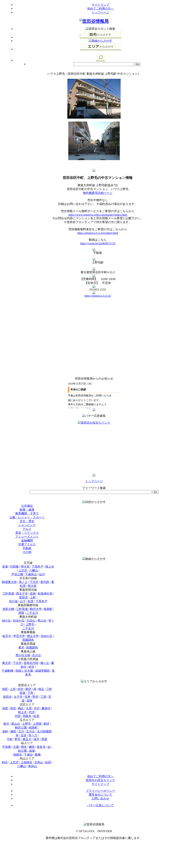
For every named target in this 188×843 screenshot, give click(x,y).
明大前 (25, 566)
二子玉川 (32, 612)
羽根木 (27, 716)
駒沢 (28, 689)
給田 (48, 762)
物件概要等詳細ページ (97, 192)
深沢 (36, 739)
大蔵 (16, 746)
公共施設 (27, 505)
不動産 (27, 548)
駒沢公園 (21, 727)
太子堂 (18, 696)
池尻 (5, 689)
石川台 (36, 655)
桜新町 (48, 609)
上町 (33, 597)
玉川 (21, 731)
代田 (18, 716)
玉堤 (23, 735)
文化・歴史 (27, 521)
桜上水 (49, 566)
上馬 (13, 689)
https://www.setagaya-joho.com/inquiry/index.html (97, 214)
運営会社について (100, 794)
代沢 (32, 712)
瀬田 (13, 731)
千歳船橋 (7, 670)
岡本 (24, 746)
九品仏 (31, 620)
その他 (27, 552)
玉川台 (30, 731)
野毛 (18, 739)
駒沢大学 (36, 609)
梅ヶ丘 (44, 663)
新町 (5, 731)
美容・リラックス (27, 532)
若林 (33, 593)
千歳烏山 (31, 574)
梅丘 (21, 708)
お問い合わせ (100, 798)
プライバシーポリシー (100, 790)
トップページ (100, 12)
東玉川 (27, 739)
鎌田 (32, 746)
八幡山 (33, 570)
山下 (23, 601)
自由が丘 (19, 620)
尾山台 (41, 620)
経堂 (31, 666)
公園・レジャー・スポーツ (27, 517)
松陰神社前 (45, 593)
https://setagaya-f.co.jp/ (97, 295)
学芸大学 (19, 636)
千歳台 (28, 754)
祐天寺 (6, 636)
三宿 (43, 696)
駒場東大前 (9, 582)
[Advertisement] (94, 448)
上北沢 (22, 570)
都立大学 (33, 636)
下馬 (30, 692)
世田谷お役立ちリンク (100, 780)
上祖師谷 (26, 762)
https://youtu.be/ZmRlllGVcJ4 (97, 243)
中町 (10, 739)
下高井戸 (37, 566)
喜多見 (41, 746)
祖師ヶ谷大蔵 (24, 670)
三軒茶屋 (8, 593)
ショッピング (27, 525)
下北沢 (34, 582)
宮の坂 (13, 601)
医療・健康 (27, 509)
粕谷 (5, 762)
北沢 (37, 708)
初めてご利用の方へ (100, 8)
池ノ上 (23, 582)
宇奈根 (6, 746)
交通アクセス (27, 544)
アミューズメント (27, 536)
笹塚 (5, 566)
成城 (32, 750)
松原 (31, 601)
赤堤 (13, 708)
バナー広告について (100, 805)
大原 (29, 708)
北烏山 (38, 762)
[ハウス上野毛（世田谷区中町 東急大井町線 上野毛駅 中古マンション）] (94, 117)
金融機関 (27, 540)
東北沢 (6, 663)
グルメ (27, 528)
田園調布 (28, 639)
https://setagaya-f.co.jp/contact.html (97, 232)
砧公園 (22, 750)
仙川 (42, 574)
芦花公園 (17, 574)
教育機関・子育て (27, 513)
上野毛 (30, 624)
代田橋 (14, 566)
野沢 (35, 696)
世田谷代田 (31, 663)
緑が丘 (6, 620)
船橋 (38, 754)
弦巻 (27, 696)
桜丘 (41, 689)
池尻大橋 (8, 609)
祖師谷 (17, 754)
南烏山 (32, 766)
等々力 (32, 735)
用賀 (21, 612)
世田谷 (23, 597)
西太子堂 (22, 593)
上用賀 (37, 723)
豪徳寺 (46, 708)
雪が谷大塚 (22, 655)
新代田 (44, 582)
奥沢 (21, 647)
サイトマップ (100, 4)
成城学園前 (42, 670)
